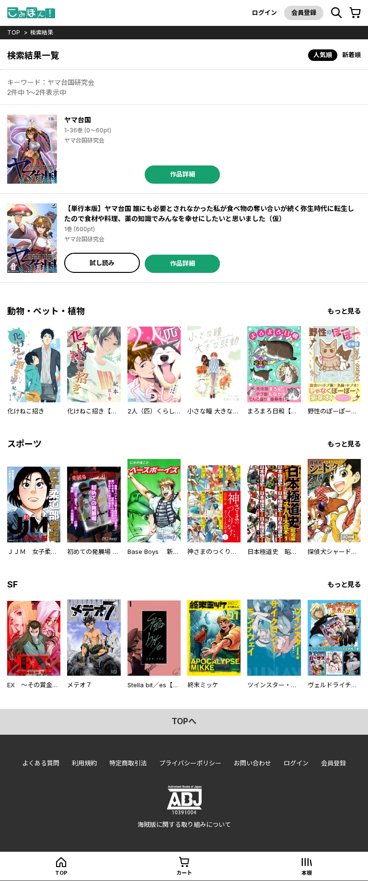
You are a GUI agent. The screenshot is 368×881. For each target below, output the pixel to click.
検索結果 (41, 32)
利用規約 (84, 763)
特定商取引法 (128, 763)
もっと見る (344, 311)
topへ (184, 721)
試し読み (102, 263)
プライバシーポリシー (190, 763)
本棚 (306, 872)
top (13, 32)
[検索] (336, 13)
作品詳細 (182, 174)
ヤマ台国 (77, 120)
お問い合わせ (252, 763)
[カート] (355, 13)
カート (184, 872)
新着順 (351, 55)
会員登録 (303, 12)
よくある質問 (40, 763)
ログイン (264, 12)
